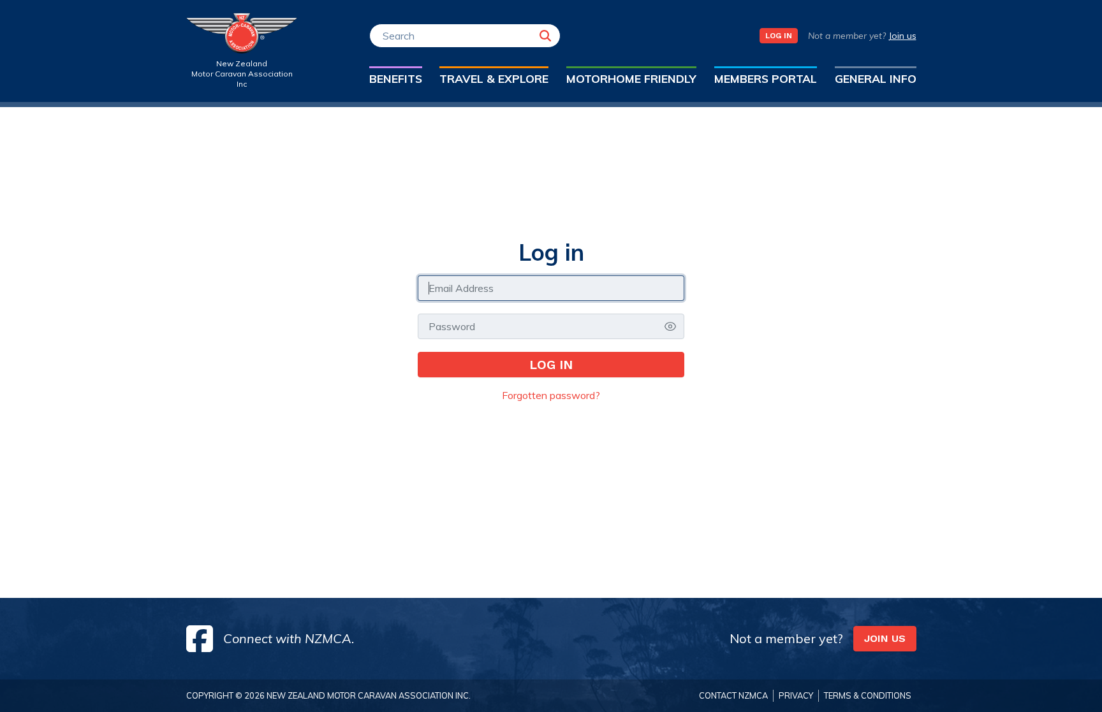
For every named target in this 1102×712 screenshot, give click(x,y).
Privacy (796, 695)
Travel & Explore (493, 78)
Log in (551, 364)
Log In (778, 35)
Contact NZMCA (733, 695)
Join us (902, 35)
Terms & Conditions (867, 695)
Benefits (395, 78)
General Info (875, 78)
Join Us (885, 638)
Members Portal (765, 78)
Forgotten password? (551, 395)
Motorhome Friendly (631, 78)
